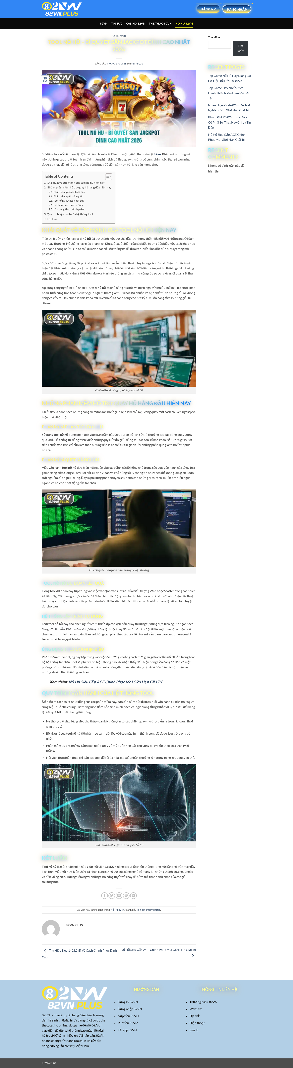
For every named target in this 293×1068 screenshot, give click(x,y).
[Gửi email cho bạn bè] (119, 895)
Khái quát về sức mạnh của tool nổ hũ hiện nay (75, 182)
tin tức (117, 23)
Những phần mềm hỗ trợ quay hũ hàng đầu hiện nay (79, 187)
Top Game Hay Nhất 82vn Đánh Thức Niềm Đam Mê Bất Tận (229, 93)
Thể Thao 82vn (160, 23)
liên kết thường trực (148, 909)
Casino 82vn (135, 23)
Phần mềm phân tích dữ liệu (69, 192)
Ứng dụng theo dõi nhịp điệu (69, 209)
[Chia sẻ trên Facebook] (104, 895)
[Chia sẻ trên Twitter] (111, 895)
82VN (104, 23)
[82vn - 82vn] (62, 9)
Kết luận (52, 219)
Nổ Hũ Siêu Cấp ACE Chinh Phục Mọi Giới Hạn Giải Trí (115, 682)
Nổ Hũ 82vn (184, 23)
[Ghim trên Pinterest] (126, 895)
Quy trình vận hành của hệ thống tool (70, 214)
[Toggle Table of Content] (106, 176)
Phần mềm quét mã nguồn (68, 196)
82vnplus (137, 63)
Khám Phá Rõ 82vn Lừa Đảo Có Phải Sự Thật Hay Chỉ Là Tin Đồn (229, 122)
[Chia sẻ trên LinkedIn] (133, 895)
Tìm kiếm (214, 37)
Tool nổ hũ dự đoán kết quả (68, 200)
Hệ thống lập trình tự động (68, 205)
